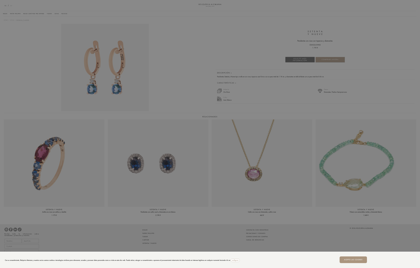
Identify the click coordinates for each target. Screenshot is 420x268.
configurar (235, 260)
